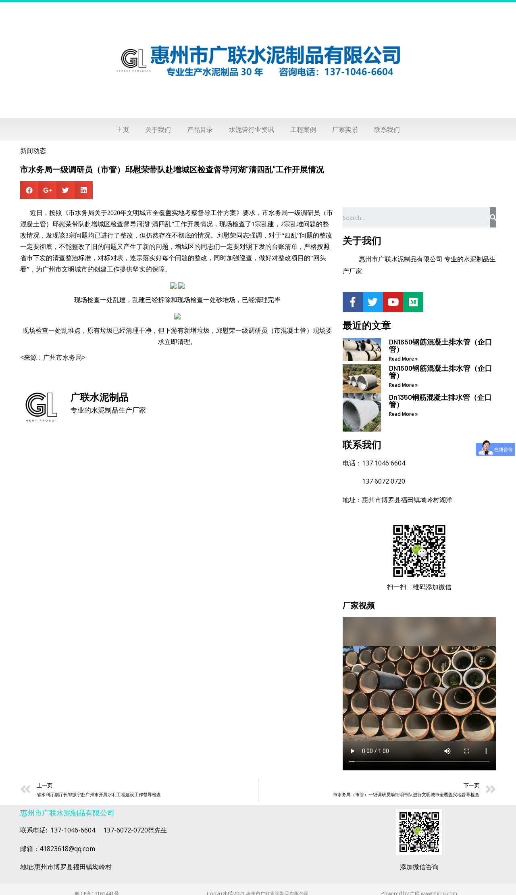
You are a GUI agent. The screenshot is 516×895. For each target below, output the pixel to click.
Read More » (403, 358)
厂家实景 (345, 129)
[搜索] (493, 217)
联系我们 (387, 129)
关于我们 (158, 129)
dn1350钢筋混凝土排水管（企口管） (440, 400)
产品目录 (200, 129)
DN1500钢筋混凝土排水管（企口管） (440, 371)
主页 (122, 129)
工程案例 (303, 129)
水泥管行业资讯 (251, 129)
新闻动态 (33, 150)
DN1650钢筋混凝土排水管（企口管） (440, 345)
